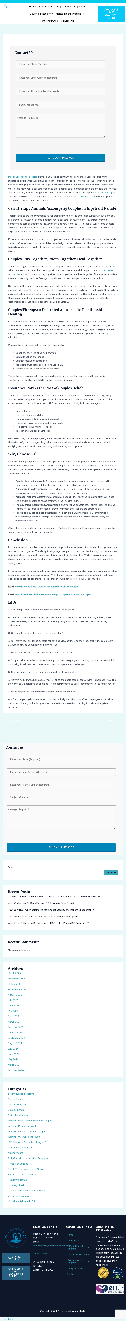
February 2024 (16, 1070)
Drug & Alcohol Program (69, 6)
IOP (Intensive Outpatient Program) (27, 1142)
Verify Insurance (49, 20)
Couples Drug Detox (18, 1104)
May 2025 (13, 1011)
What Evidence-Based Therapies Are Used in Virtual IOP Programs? (44, 916)
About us (44, 6)
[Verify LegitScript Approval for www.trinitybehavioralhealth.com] (117, 1273)
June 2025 (13, 1005)
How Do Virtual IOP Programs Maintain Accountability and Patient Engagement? (51, 909)
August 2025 (15, 994)
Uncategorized (16, 1185)
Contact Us (67, 20)
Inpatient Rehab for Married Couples (27, 1131)
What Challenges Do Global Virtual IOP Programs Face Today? (41, 903)
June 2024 (13, 1054)
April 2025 (13, 1016)
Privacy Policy (40, 1253)
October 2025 (15, 984)
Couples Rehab (16, 1109)
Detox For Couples (18, 1115)
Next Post (115, 720)
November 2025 (17, 978)
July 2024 (13, 1048)
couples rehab (87, 196)
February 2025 (16, 1027)
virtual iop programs (18, 1195)
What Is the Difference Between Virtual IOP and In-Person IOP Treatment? (48, 923)
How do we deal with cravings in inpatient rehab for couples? (47, 586)
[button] (45, 6)
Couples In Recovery (41, 13)
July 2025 (13, 1000)
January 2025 (15, 1032)
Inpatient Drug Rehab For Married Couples (30, 1120)
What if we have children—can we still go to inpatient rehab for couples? (54, 594)
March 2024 (14, 1064)
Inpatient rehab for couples (22, 176)
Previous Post (12, 720)
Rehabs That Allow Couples (22, 1174)
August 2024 (15, 1043)
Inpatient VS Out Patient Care (24, 1136)
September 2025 (17, 989)
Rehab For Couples (18, 1163)
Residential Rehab (17, 1179)
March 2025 (14, 1021)
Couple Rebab (15, 1099)
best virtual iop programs (21, 1093)
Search (11, 867)
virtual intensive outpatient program (27, 1190)
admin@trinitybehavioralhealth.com (52, 1245)
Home (32, 6)
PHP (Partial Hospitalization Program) (28, 1158)
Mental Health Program (68, 13)
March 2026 (14, 973)
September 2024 (17, 1037)
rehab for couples (106, 192)
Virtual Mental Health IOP (21, 1201)
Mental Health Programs (21, 1147)
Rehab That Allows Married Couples (27, 1169)
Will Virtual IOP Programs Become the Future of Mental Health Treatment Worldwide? (54, 896)
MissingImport (15, 1152)
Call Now (8, 1318)
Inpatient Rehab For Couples (23, 1126)
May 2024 (13, 1059)
